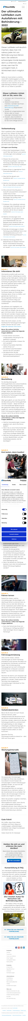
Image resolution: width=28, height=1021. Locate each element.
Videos (8, 983)
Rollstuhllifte (10, 961)
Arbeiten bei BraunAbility (13, 994)
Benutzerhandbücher (12, 981)
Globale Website (22, 1)
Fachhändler (15, 1008)
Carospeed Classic (11, 959)
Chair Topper (10, 958)
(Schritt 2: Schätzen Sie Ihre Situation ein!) (12, 187)
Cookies (24, 1015)
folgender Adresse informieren (11, 326)
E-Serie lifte (9, 967)
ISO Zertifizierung (11, 998)
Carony (8, 952)
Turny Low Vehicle (11, 956)
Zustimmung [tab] (5, 484)
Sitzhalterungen (11, 972)
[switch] (24, 514)
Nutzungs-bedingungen (6, 1015)
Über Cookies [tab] (22, 484)
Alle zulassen (14, 529)
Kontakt (9, 996)
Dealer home (23, 1010)
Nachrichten (10, 980)
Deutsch (13, 1)
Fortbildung (10, 978)
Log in (25, 3)
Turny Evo (9, 954)
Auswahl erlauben (14, 534)
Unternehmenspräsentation (13, 992)
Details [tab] (14, 484)
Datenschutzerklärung (17, 1015)
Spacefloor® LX (10, 969)
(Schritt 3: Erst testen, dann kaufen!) (16, 226)
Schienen (9, 970)
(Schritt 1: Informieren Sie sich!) (15, 166)
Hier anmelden (15, 860)
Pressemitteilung (16, 1010)
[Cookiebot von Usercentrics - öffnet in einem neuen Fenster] (20, 481)
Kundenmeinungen (11, 985)
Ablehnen (14, 539)
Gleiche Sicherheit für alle (13, 991)
